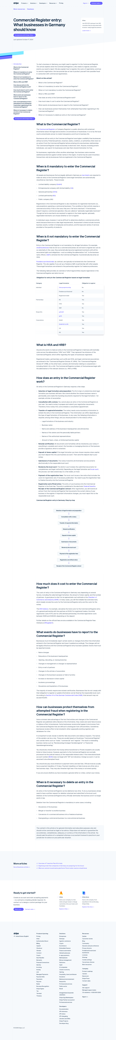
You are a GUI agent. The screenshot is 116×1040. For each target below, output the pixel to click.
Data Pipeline (40, 958)
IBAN (50, 757)
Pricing (61, 3)
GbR (48, 255)
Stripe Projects (63, 1021)
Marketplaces (63, 958)
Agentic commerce (65, 941)
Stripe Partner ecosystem (67, 1000)
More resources (19, 9)
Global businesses (64, 953)
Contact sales (95, 3)
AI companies (63, 967)
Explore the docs (87, 907)
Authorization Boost (42, 941)
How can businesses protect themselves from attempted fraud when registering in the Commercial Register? (23, 104)
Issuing (38, 969)
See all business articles (21, 867)
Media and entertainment (66, 979)
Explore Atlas (63, 909)
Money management (65, 960)
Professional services (65, 984)
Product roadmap (87, 971)
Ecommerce (62, 946)
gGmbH (61, 312)
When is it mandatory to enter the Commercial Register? (23, 73)
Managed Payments (42, 974)
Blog (83, 941)
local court (94, 469)
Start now (18, 909)
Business (30, 9)
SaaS (60, 965)
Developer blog (63, 1023)
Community (85, 943)
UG (72, 188)
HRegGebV (49, 623)
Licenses (85, 955)
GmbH (59, 184)
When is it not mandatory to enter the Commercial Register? (24, 78)
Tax (37, 991)
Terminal (39, 993)
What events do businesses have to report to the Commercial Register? (22, 96)
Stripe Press (86, 978)
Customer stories (87, 938)
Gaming (61, 972)
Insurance (62, 977)
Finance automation (65, 950)
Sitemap (84, 957)
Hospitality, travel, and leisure (68, 974)
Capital (38, 946)
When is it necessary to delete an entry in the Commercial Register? (23, 112)
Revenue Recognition (42, 986)
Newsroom (85, 976)
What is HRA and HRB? (21, 82)
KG (54, 195)
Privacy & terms (87, 948)
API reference (63, 1011)
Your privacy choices (88, 962)
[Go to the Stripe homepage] (15, 933)
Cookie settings (87, 960)
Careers (84, 974)
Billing (38, 943)
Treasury (39, 996)
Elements (39, 960)
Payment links (40, 977)
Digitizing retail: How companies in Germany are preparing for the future (61, 866)
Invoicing (39, 967)
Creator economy (64, 969)
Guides (84, 936)
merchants (86, 175)
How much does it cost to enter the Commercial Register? (23, 91)
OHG (55, 192)
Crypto (38, 955)
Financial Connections (42, 962)
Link (37, 972)
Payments (39, 979)
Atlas (37, 938)
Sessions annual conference (90, 946)
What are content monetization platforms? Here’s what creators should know (62, 868)
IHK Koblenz (44, 609)
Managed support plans (89, 990)
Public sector (63, 986)
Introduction (17, 64)
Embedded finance (64, 948)
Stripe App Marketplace (66, 997)
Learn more (85, 30)
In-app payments (64, 955)
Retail (61, 988)
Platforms (62, 962)
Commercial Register (47, 129)
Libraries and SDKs (64, 1018)
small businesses (42, 248)
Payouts (38, 981)
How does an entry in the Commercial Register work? (22, 86)
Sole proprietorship (65, 287)
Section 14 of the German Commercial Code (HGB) (64, 695)
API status (62, 1014)
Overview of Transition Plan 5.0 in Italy (50, 863)
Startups (62, 938)
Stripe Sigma (40, 988)
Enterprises (62, 936)
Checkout (39, 948)
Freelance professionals (45, 261)
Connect (38, 953)
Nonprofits (62, 981)
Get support (86, 987)
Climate (38, 950)
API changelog (63, 1016)
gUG (60, 316)
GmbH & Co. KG (63, 324)
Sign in (85, 3)
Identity (38, 965)
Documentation (64, 1009)
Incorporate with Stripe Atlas (24, 35)
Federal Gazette (89, 486)
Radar (38, 984)
